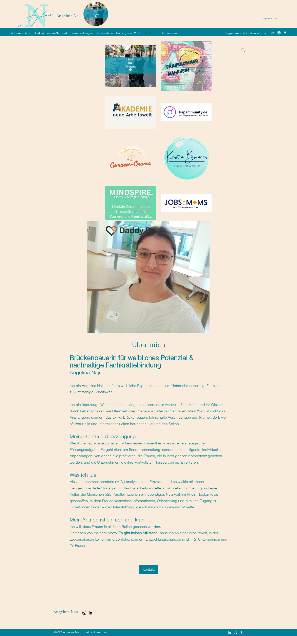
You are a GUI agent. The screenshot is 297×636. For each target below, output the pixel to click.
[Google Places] (285, 33)
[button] (244, 20)
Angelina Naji (68, 15)
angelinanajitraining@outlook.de (245, 33)
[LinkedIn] (273, 33)
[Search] (243, 50)
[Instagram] (279, 33)
